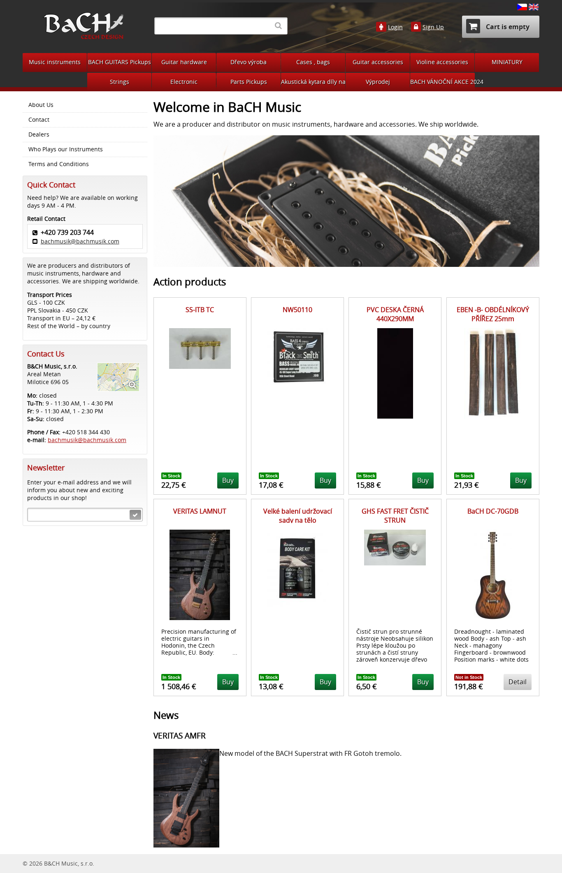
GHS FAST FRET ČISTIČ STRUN (395, 516)
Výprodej (378, 82)
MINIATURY (507, 62)
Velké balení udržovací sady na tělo (297, 516)
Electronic (183, 82)
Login (395, 27)
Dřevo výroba (248, 62)
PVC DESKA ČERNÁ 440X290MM (395, 314)
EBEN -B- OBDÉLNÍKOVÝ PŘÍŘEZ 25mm (493, 314)
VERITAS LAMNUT (199, 511)
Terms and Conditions (58, 164)
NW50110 (297, 309)
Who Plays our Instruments (65, 149)
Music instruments (55, 62)
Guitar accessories (378, 62)
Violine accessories (442, 62)
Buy (228, 480)
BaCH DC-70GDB (492, 511)
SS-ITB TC (200, 309)
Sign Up (433, 27)
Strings (119, 82)
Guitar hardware (184, 62)
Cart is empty (506, 26)
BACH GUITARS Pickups (119, 62)
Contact (38, 119)
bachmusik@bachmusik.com (80, 241)
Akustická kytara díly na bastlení (313, 82)
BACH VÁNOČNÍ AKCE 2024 (442, 82)
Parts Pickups (248, 82)
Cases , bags (313, 62)
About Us (40, 105)
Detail (518, 681)
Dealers (38, 134)
